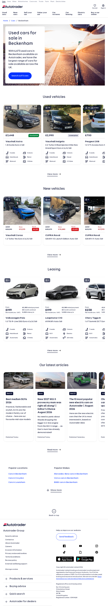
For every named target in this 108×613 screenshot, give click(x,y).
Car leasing (69, 13)
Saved (94, 8)
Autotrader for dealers (22, 601)
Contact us (9, 540)
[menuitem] (6, 13)
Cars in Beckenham (17, 474)
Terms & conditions (12, 557)
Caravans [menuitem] (33, 1)
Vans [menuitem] (9, 1)
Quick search (17, 594)
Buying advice (17, 586)
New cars (15, 13)
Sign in (103, 8)
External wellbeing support (16, 564)
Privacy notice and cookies (16, 553)
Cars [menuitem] (4, 1)
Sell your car (28, 13)
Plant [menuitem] (52, 1)
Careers (8, 546)
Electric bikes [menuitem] (60, 1)
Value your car (42, 13)
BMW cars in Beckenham (65, 482)
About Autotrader (12, 543)
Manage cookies (11, 569)
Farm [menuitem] (47, 1)
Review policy (11, 560)
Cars (13, 21)
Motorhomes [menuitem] (23, 1)
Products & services (21, 579)
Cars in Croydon (16, 478)
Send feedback (66, 537)
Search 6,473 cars (20, 76)
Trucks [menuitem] (41, 1)
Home (5, 21)
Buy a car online (95, 13)
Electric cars (81, 13)
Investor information (13, 550)
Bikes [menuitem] (14, 1)
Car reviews (56, 13)
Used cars (4, 13)
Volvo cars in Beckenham (66, 478)
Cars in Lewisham (16, 482)
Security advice (11, 536)
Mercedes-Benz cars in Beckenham (71, 474)
